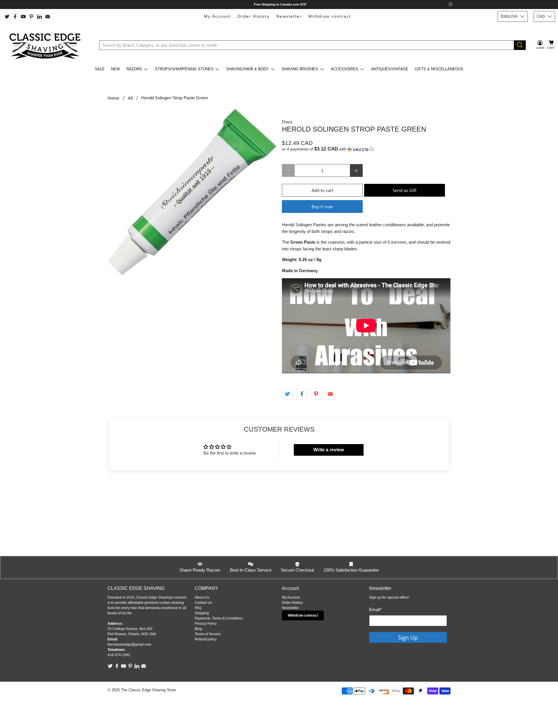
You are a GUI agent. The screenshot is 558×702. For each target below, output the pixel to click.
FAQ (198, 608)
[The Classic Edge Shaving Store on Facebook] (15, 16)
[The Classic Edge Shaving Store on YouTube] (23, 16)
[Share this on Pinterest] (316, 393)
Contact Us (203, 603)
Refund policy (206, 639)
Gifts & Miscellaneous (439, 69)
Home (113, 98)
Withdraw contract (329, 16)
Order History (253, 16)
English (509, 16)
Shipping (202, 613)
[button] (366, 149)
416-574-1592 (119, 655)
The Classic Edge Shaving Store (148, 690)
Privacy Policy (206, 624)
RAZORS (134, 69)
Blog (198, 629)
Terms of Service (208, 634)
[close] (450, 4)
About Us (202, 597)
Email (375, 609)
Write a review (328, 449)
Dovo (287, 121)
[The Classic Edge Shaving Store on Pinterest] (31, 16)
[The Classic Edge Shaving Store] (46, 45)
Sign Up (408, 637)
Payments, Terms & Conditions (219, 618)
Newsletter (289, 16)
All (130, 98)
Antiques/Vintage (389, 69)
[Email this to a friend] (330, 393)
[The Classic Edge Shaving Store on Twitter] (7, 16)
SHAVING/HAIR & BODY (247, 69)
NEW (115, 69)
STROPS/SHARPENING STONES (184, 69)
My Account (217, 16)
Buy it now (322, 206)
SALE (100, 69)
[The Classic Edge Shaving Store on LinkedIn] (39, 16)
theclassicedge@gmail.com (129, 644)
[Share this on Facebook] (301, 393)
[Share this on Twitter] (287, 393)
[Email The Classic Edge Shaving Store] (47, 16)
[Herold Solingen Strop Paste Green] (192, 191)
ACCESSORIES (344, 69)
